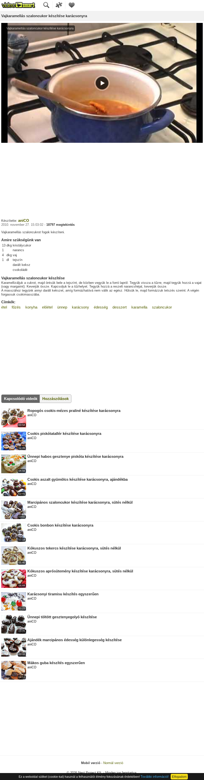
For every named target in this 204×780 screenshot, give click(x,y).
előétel (47, 307)
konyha (31, 307)
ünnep (62, 307)
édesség (101, 307)
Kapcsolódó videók (20, 398)
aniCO (23, 220)
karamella (139, 307)
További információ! (155, 777)
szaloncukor (162, 307)
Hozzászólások (55, 398)
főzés (16, 307)
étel (4, 307)
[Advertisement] (102, 180)
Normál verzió (113, 763)
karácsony (80, 307)
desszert (119, 307)
